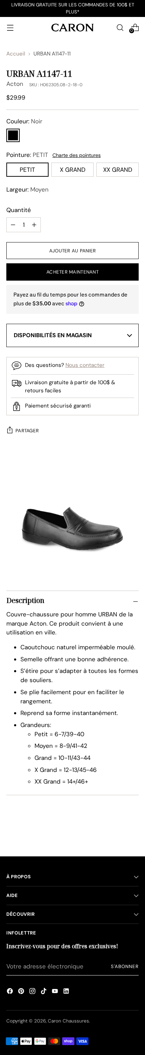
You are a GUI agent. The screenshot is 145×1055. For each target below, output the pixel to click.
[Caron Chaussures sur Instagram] (32, 992)
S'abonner (125, 966)
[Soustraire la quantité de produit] (34, 225)
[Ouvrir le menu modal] (10, 27)
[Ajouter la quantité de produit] (13, 225)
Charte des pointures (76, 155)
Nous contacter (85, 365)
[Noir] (13, 135)
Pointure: (27, 155)
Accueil (15, 53)
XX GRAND (117, 170)
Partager (27, 431)
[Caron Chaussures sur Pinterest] (21, 992)
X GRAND (73, 170)
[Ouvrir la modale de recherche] (120, 27)
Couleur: (24, 121)
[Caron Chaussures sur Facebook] (9, 992)
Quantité (18, 210)
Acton (14, 84)
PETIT (27, 170)
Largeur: (27, 189)
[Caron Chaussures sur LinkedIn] (66, 992)
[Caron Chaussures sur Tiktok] (43, 992)
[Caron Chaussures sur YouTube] (54, 992)
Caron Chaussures (68, 1021)
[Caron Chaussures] (72, 27)
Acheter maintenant (72, 272)
